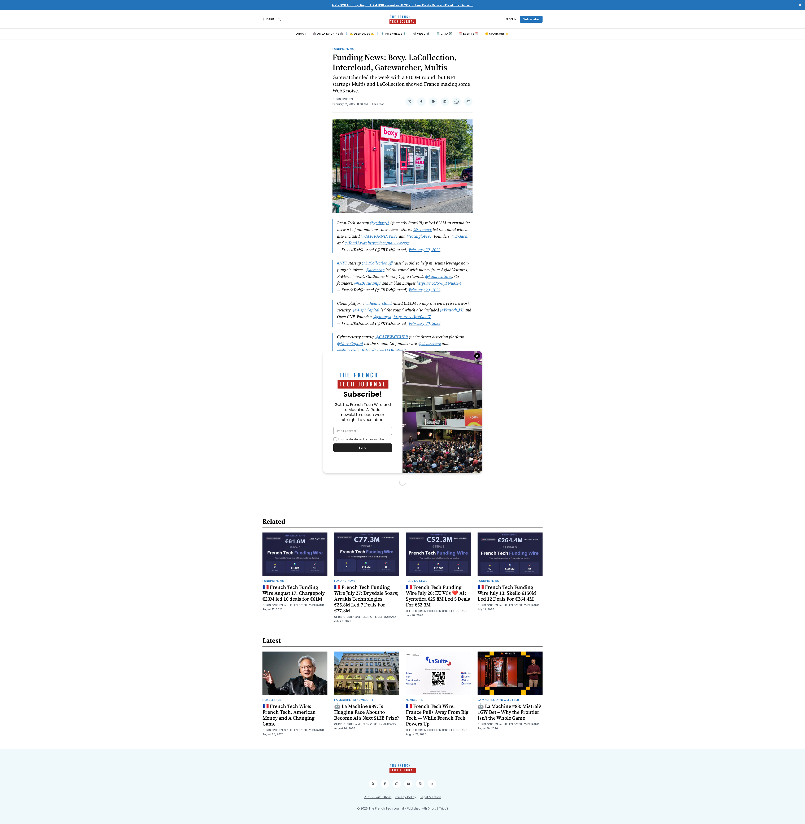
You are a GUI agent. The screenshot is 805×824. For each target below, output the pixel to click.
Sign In (511, 19)
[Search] (279, 19)
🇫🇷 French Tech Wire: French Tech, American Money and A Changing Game (289, 715)
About (301, 33)
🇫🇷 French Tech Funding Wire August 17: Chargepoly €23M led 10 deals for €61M (293, 593)
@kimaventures (438, 276)
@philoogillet (349, 350)
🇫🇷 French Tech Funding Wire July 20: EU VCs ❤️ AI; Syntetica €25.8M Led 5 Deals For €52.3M (438, 596)
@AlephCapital (366, 310)
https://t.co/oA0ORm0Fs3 (384, 350)
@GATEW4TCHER (391, 337)
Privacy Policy (405, 797)
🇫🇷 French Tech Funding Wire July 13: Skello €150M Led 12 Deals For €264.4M (507, 593)
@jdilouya (382, 317)
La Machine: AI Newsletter (355, 699)
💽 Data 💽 (444, 33)
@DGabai (460, 236)
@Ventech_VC (452, 310)
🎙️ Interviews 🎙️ (393, 33)
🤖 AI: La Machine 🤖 (328, 33)
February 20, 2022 (424, 250)
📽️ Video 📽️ (421, 33)
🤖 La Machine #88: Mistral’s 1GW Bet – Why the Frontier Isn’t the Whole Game (509, 712)
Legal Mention (430, 797)
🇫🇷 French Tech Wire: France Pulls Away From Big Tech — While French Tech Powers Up (437, 715)
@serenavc (422, 229)
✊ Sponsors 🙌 (497, 33)
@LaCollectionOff (377, 263)
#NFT (342, 263)
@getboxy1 (379, 223)
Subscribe (531, 19)
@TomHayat (356, 243)
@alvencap (375, 270)
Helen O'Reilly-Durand (306, 605)
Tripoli (443, 808)
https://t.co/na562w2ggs (388, 243)
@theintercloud (378, 303)
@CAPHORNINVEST (379, 236)
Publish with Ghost (378, 797)
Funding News (343, 48)
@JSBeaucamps (367, 283)
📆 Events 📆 (468, 33)
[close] (800, 5)
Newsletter (271, 699)
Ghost (432, 808)
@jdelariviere (429, 343)
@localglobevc (418, 236)
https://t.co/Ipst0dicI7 (412, 317)
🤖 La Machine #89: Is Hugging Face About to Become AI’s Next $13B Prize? (366, 712)
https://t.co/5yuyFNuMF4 (439, 283)
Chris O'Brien (342, 99)
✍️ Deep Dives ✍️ (362, 33)
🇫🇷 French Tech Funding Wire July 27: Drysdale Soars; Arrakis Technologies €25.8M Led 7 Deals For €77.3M (366, 599)
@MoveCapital (350, 343)
